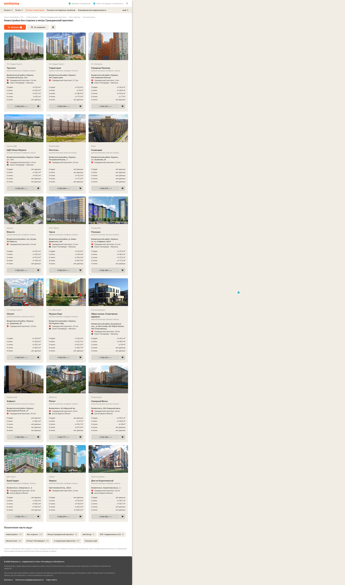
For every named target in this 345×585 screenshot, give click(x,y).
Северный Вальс (99, 401)
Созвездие (96, 150)
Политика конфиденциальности (29, 580)
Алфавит (11, 401)
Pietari (52, 401)
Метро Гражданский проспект (62, 534)
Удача (52, 232)
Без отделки (34, 534)
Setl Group (88, 534)
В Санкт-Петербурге (38, 541)
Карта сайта (51, 580)
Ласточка (53, 150)
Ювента (11, 232)
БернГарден (13, 480)
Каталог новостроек (35, 10)
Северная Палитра (100, 68)
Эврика (52, 480)
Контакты (8, 580)
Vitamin (10, 314)
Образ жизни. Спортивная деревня (104, 315)
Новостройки (14, 534)
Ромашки (96, 232)
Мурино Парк (55, 314)
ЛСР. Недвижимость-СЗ (112, 534)
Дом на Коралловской (102, 480)
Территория (55, 68)
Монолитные (13, 541)
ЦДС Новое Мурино (16, 150)
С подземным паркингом (67, 541)
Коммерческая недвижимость (92, 10)
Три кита (11, 68)
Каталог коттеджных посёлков (61, 10)
